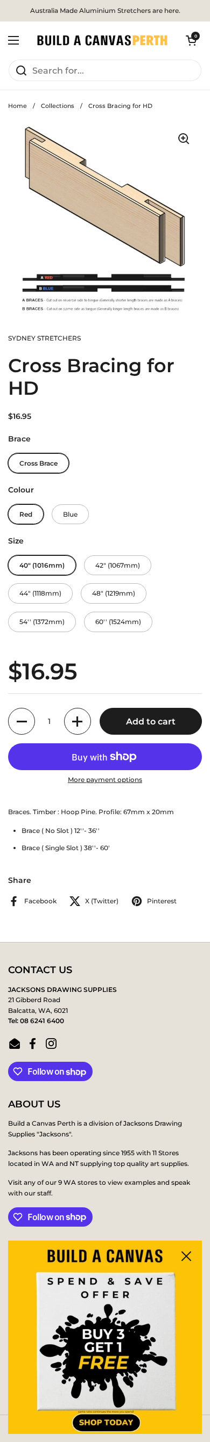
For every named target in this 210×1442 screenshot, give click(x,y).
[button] (191, 40)
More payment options (105, 780)
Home (17, 106)
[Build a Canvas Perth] (102, 40)
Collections (57, 106)
